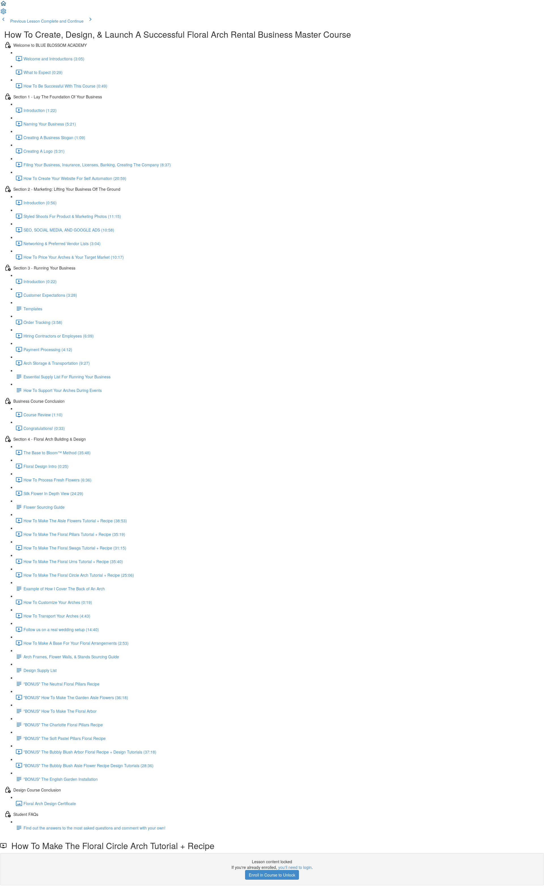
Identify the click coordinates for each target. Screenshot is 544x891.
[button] (3, 5)
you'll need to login (295, 867)
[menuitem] (3, 13)
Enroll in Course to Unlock (272, 875)
